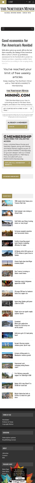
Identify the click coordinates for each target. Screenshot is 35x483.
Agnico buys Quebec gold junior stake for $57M (23, 302)
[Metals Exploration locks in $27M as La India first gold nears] (7, 397)
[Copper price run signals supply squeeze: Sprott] (7, 315)
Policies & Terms (7, 422)
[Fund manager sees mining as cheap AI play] (7, 215)
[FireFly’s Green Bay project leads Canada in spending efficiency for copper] (7, 245)
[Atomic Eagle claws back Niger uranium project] (7, 265)
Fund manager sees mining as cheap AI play (23, 212)
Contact (4, 455)
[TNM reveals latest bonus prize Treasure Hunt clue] (7, 205)
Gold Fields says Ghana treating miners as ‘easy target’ (24, 222)
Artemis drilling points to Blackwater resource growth (23, 354)
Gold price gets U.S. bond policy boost (24, 334)
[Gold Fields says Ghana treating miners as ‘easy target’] (7, 225)
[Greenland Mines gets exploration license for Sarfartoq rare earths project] (7, 325)
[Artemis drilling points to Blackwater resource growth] (7, 357)
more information (20, 475)
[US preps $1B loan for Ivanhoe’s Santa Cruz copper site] (7, 295)
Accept (20, 478)
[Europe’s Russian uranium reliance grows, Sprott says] (7, 347)
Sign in (11, 127)
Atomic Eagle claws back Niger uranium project (23, 262)
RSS (3, 458)
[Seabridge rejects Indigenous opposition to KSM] (7, 285)
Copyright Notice (7, 424)
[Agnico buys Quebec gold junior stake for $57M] (7, 305)
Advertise (5, 453)
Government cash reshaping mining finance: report (22, 365)
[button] (3, 2)
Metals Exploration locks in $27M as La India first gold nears (22, 395)
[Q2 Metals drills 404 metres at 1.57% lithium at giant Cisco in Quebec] (7, 255)
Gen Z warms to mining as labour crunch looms (22, 272)
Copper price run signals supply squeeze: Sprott (23, 312)
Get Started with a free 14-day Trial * (15, 109)
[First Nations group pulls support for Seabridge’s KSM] (7, 377)
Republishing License (9, 440)
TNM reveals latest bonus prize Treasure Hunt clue (23, 202)
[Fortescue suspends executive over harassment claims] (7, 235)
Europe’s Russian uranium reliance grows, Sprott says (22, 344)
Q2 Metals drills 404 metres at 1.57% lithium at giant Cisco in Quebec (24, 253)
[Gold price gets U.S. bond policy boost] (7, 337)
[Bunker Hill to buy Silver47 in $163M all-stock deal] (7, 387)
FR (33, 2)
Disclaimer (5, 420)
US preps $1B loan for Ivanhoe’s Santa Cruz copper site (24, 292)
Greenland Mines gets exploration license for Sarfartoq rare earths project (22, 324)
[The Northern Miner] (17, 10)
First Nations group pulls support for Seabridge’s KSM (23, 374)
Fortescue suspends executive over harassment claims (23, 232)
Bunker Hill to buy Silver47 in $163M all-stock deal (23, 384)
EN (30, 2)
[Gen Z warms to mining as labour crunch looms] (7, 275)
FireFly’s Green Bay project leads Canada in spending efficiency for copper (22, 243)
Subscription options (9, 437)
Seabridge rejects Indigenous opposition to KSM (23, 282)
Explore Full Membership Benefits (15, 163)
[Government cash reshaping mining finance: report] (7, 367)
